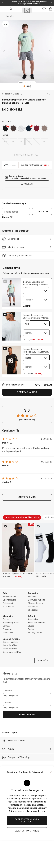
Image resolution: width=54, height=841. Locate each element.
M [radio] (29, 142)
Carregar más (27, 497)
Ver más (43, 660)
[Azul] (28, 128)
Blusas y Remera (35, 603)
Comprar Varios (27, 392)
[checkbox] (5, 281)
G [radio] (36, 142)
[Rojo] (36, 128)
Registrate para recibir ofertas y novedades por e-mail (27, 680)
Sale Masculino (9, 600)
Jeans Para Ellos (10, 649)
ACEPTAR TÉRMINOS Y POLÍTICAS (27, 820)
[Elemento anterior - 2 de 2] (3, 3)
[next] (50, 51)
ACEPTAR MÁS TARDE (27, 830)
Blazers (6, 619)
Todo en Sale (8, 606)
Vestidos (32, 596)
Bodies (31, 629)
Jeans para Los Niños (12, 652)
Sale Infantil (8, 603)
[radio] (5, 128)
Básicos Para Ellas (11, 642)
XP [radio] (13, 142)
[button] (4, 16)
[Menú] (3, 9)
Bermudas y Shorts (36, 600)
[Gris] (21, 128)
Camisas (6, 626)
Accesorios (33, 619)
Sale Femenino (9, 596)
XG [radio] (44, 142)
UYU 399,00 (19, 576)
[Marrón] (13, 128)
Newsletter (11, 673)
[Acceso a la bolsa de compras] (50, 9)
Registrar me (27, 714)
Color (27, 287)
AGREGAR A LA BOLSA (26, 155)
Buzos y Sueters (35, 633)
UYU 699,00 (7, 577)
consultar (27, 184)
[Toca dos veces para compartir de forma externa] (48, 93)
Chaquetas (33, 610)
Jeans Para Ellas (10, 645)
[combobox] (36, 290)
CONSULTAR (42, 211)
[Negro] (5, 128)
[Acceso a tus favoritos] (44, 9)
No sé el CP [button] (7, 217)
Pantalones (33, 606)
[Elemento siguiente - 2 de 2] (51, 3)
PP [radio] (5, 142)
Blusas (31, 626)
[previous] (4, 51)
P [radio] (21, 142)
